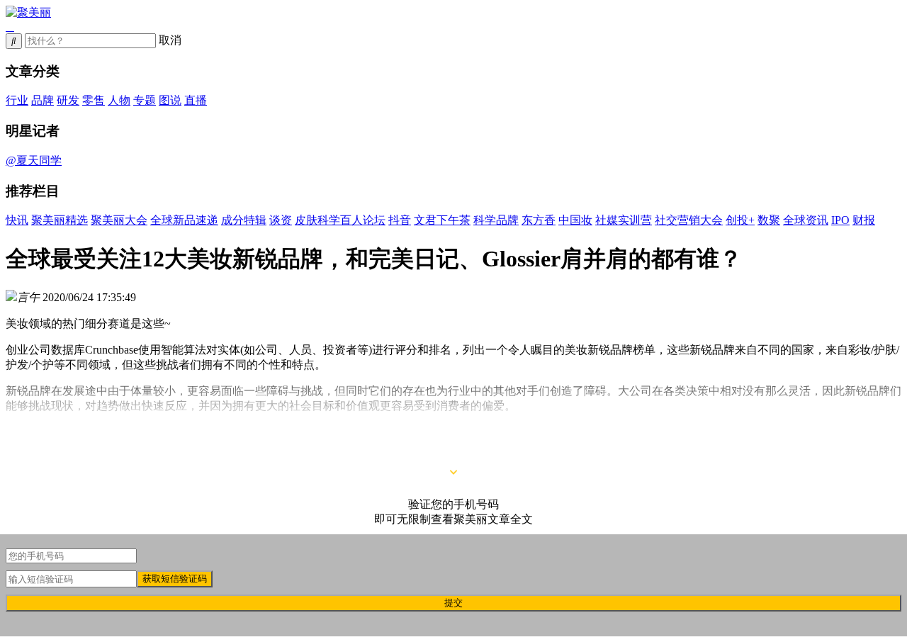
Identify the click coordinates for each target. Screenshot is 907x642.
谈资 (280, 220)
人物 (119, 100)
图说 (170, 100)
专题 (144, 100)
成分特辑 (243, 220)
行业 (17, 100)
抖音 (399, 220)
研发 (68, 100)
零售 (93, 100)
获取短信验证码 (174, 578)
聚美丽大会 (119, 220)
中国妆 (575, 220)
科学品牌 (496, 220)
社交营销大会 (689, 220)
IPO (840, 220)
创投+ (740, 220)
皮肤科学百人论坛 (340, 220)
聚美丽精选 (59, 220)
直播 (195, 100)
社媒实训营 (623, 220)
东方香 (539, 220)
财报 (863, 220)
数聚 (768, 220)
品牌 (42, 100)
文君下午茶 (442, 220)
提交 (453, 602)
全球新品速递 (184, 220)
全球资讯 (805, 220)
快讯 (17, 220)
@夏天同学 (34, 160)
